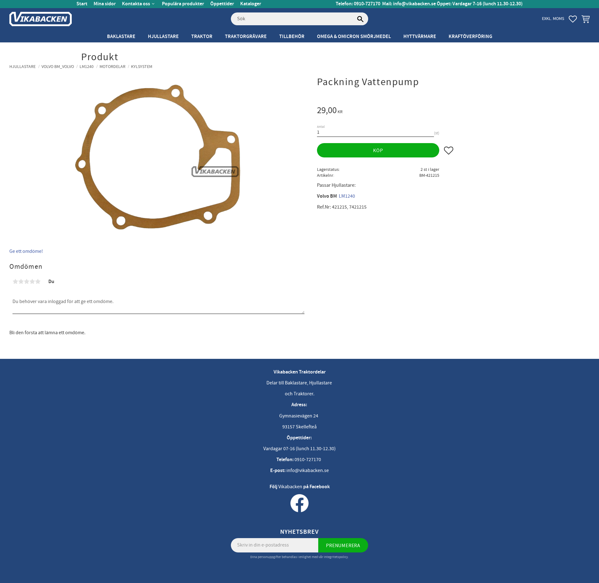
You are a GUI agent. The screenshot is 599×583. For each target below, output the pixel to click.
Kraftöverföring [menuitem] (470, 36)
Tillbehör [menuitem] (291, 36)
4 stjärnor (32, 281)
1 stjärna (15, 281)
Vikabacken (290, 487)
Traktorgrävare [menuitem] (246, 36)
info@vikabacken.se (414, 4)
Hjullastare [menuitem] (163, 36)
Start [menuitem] (81, 4)
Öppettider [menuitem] (222, 4)
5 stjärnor (38, 281)
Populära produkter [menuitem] (183, 4)
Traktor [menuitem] (201, 36)
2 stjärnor (21, 281)
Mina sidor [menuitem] (105, 4)
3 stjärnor (26, 281)
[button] (573, 19)
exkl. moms (553, 19)
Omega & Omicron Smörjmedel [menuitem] (354, 36)
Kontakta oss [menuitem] (136, 4)
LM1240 (347, 196)
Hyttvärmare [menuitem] (419, 36)
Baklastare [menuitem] (121, 36)
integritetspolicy (336, 557)
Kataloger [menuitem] (250, 4)
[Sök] (360, 19)
